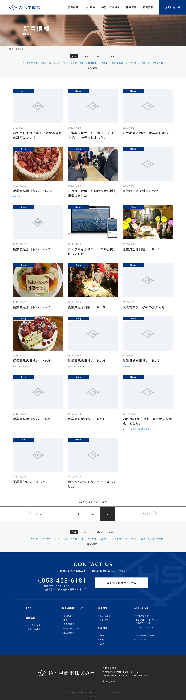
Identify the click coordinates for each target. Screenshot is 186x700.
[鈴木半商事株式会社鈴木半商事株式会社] (24, 7)
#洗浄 (142, 63)
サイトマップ (140, 640)
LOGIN (93, 696)
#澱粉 (74, 63)
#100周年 (91, 63)
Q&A (111, 56)
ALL (74, 56)
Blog (99, 56)
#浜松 (57, 63)
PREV (40, 513)
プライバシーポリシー (144, 635)
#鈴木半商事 (117, 63)
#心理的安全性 (155, 63)
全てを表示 (92, 68)
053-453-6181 (115, 675)
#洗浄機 (103, 63)
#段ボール (46, 63)
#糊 (82, 63)
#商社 (65, 63)
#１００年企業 (30, 63)
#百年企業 (131, 63)
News (86, 56)
